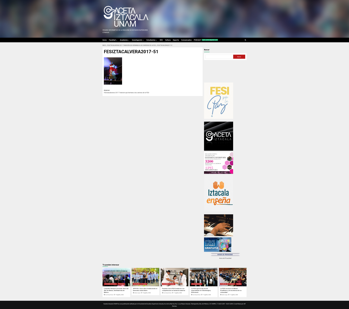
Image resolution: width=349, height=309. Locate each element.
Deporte (176, 40)
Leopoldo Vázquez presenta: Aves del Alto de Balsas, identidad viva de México (116, 290)
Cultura (168, 40)
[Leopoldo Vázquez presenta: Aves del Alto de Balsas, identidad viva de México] (116, 277)
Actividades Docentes (110, 284)
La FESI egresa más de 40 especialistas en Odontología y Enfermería (201, 290)
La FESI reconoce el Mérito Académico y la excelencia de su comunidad (230, 290)
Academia (124, 40)
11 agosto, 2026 (178, 292)
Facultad (112, 40)
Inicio (105, 40)
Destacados (137, 284)
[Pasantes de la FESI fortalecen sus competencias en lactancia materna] (174, 277)
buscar (239, 56)
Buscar (206, 49)
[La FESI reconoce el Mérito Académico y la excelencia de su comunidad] (233, 277)
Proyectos (121, 284)
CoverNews (237, 304)
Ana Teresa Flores (109, 295)
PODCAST (205, 40)
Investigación (137, 40)
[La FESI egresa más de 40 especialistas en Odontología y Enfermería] (203, 277)
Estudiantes (151, 40)
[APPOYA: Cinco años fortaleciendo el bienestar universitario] (145, 277)
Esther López (137, 293)
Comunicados (186, 40)
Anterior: (126, 91)
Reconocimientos (196, 284)
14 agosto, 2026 (119, 294)
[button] (245, 40)
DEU (161, 40)
